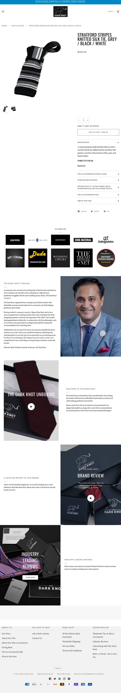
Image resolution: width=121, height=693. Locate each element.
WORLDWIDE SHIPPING (87, 180)
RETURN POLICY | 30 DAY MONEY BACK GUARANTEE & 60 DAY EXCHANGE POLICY (95, 187)
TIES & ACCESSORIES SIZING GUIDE (92, 174)
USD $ (110, 11)
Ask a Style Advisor (40, 633)
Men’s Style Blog (45, 674)
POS (76, 674)
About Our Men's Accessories (15, 642)
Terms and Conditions (72, 650)
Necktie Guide (63, 674)
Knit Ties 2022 (18, 26)
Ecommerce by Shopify (93, 674)
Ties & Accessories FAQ (88, 195)
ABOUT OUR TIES (84, 201)
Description (83, 142)
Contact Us (37, 638)
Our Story (6, 633)
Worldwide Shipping (71, 641)
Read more (81, 165)
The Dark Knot (22, 674)
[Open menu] (5, 11)
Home (4, 26)
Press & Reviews (9, 656)
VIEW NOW (30, 577)
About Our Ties (8, 638)
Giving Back (7, 647)
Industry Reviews (100, 641)
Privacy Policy (68, 646)
